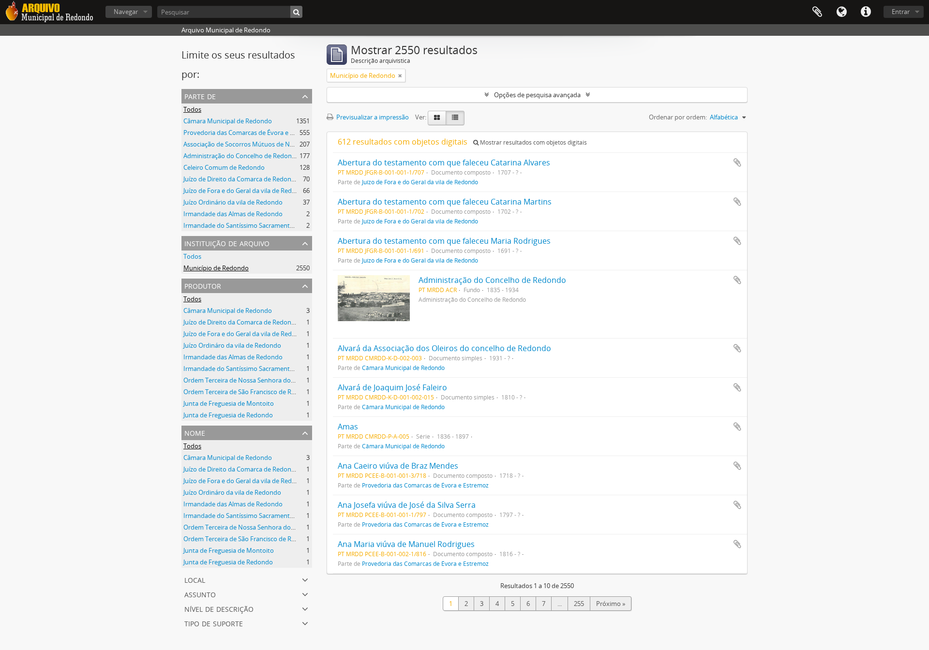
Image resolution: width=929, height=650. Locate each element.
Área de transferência (817, 12)
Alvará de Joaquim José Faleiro (392, 387)
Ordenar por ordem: (678, 117)
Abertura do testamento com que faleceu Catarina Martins (445, 201)
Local (194, 579)
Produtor (202, 285)
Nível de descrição (219, 608)
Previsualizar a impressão (372, 117)
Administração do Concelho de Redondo (241, 155)
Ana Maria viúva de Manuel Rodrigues (406, 544)
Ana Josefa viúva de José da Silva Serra (407, 505)
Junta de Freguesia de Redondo (228, 415)
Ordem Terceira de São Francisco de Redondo (248, 391)
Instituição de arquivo (227, 242)
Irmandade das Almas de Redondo (233, 213)
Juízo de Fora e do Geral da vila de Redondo (245, 190)
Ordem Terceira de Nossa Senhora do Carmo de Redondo (265, 380)
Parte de (200, 95)
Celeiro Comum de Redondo (224, 167)
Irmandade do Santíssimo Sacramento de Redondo (256, 225)
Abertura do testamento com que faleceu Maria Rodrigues (444, 241)
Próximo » (610, 603)
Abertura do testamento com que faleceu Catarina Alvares (444, 162)
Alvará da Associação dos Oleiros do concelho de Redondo (444, 348)
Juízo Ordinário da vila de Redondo (233, 202)
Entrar (901, 11)
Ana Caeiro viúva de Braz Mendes (398, 465)
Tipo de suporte (213, 622)
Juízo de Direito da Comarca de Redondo (241, 179)
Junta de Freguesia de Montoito (228, 403)
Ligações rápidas (866, 12)
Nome (194, 432)
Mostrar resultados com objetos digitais (533, 142)
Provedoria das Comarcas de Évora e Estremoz (250, 132)
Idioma (841, 12)
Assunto (200, 593)
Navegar (126, 11)
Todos (192, 109)
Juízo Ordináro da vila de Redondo (232, 345)
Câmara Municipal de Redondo (227, 121)
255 (579, 603)
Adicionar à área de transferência (737, 162)
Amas (348, 426)
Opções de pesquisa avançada (537, 94)
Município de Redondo (216, 268)
